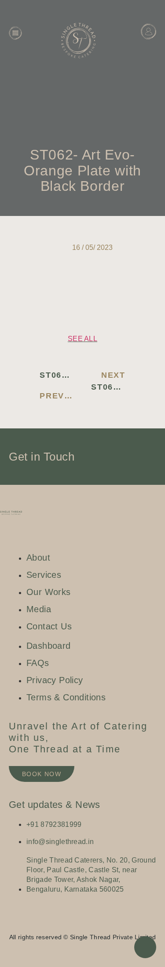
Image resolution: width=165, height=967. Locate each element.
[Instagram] (65, 923)
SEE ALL (82, 338)
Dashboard (142, 50)
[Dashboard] (148, 31)
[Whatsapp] (92, 923)
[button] (27, 280)
